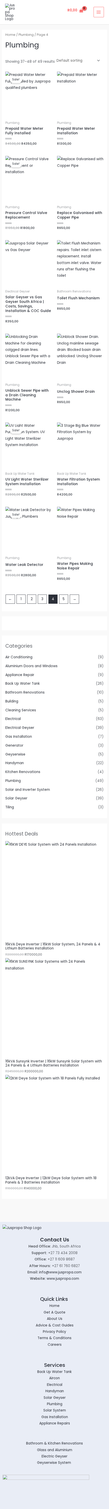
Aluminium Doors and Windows (31, 666)
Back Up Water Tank (22, 683)
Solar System (54, 1410)
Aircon (54, 1378)
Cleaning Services (20, 710)
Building (11, 701)
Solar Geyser (16, 798)
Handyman (14, 763)
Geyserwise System (54, 1462)
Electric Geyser (54, 1456)
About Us (54, 1318)
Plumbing (13, 780)
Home (10, 34)
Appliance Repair (19, 675)
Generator (14, 745)
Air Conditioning (18, 657)
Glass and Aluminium (54, 1450)
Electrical (13, 718)
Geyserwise (15, 754)
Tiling (9, 807)
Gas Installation (18, 736)
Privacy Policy (54, 1331)
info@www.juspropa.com (60, 1272)
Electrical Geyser (19, 727)
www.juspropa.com (63, 1278)
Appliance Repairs (54, 1423)
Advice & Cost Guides (55, 1325)
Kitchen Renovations (22, 771)
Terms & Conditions (54, 1338)
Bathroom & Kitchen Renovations (54, 1443)
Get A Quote (54, 1312)
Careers (55, 1344)
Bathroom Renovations (25, 692)
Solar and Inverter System (27, 789)
